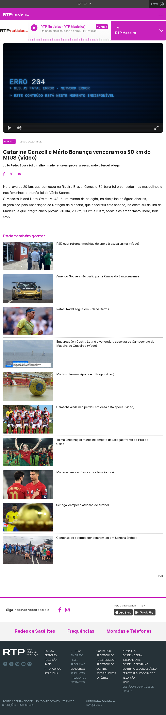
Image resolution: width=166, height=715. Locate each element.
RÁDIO (48, 664)
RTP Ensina (51, 673)
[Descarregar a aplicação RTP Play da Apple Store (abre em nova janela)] (123, 612)
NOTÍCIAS (50, 651)
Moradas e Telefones (129, 631)
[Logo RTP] (20, 652)
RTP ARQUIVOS (53, 668)
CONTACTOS (104, 651)
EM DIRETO (77, 655)
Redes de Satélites (35, 631)
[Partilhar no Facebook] (4, 174)
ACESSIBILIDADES (106, 673)
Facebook (5, 664)
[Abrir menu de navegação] (162, 14)
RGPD (126, 682)
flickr (29, 664)
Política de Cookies (48, 701)
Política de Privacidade (18, 701)
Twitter (11, 664)
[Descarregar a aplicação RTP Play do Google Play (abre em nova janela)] (145, 612)
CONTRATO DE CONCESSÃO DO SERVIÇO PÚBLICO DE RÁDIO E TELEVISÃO (139, 673)
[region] (83, 88)
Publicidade (26, 705)
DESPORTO (51, 655)
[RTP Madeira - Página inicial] (14, 14)
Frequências (80, 631)
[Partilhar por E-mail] (19, 174)
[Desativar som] (19, 128)
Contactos (78, 682)
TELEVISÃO (50, 660)
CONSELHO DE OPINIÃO (135, 664)
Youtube (23, 664)
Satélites (102, 677)
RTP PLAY (76, 651)
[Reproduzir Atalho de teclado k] (9, 128)
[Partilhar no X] (11, 174)
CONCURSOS (78, 668)
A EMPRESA (129, 651)
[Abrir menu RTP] (83, 4)
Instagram (17, 664)
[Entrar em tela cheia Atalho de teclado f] (156, 128)
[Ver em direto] (14, 30)
